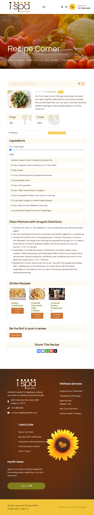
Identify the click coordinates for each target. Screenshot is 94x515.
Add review (15, 335)
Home (61, 507)
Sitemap (83, 507)
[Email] (79, 84)
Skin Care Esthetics (69, 409)
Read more (18, 311)
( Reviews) (51, 92)
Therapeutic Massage (70, 396)
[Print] (83, 84)
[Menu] (43, 6)
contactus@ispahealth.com (24, 413)
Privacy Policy (71, 507)
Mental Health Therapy (70, 413)
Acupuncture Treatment (71, 391)
